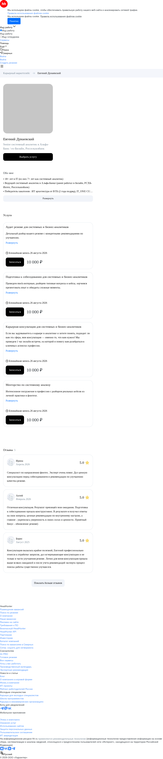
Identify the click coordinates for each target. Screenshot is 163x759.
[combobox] (6, 753)
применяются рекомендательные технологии (62, 738)
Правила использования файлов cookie (61, 16)
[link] (4, 49)
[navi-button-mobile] (2, 66)
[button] (3, 56)
